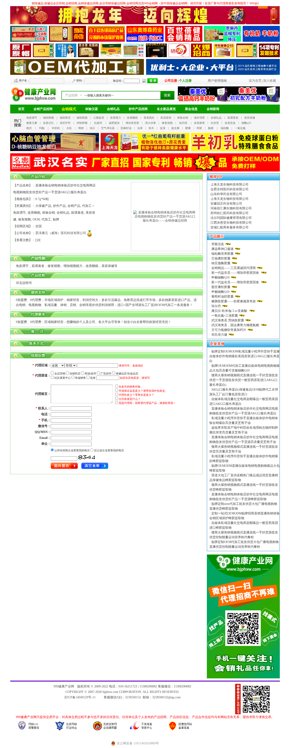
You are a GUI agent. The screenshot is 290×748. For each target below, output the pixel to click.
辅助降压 (65, 117)
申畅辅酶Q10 (220, 277)
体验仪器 (91, 109)
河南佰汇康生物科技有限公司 (231, 208)
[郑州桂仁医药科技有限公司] (88, 56)
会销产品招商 (43, 109)
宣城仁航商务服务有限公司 (229, 227)
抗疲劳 (98, 123)
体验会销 (182, 117)
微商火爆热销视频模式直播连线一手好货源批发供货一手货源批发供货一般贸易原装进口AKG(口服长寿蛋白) (243, 380)
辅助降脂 (82, 117)
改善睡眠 (132, 117)
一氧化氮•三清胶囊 (224, 315)
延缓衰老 (232, 117)
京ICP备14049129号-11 (80, 697)
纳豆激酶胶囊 (220, 263)
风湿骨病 (165, 117)
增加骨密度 (132, 123)
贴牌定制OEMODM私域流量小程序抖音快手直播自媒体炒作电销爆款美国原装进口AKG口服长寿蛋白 (244, 356)
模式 (29, 128)
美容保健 (249, 117)
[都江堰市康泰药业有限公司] (156, 56)
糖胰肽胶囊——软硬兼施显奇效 (233, 301)
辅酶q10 (246, 123)
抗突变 (215, 123)
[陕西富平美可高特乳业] (179, 56)
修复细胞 (167, 123)
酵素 (188, 128)
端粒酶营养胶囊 (222, 253)
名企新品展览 (166, 109)
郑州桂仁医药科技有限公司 (229, 213)
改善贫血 (230, 123)
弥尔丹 (216, 306)
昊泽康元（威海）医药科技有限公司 (60, 233)
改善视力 (115, 117)
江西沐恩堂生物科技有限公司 (231, 222)
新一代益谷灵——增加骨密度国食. (235, 272)
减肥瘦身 (114, 123)
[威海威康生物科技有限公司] (269, 56)
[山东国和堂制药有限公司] (111, 56)
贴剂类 (183, 123)
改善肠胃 (199, 123)
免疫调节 (31, 117)
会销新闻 (213, 109)
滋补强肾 (199, 117)
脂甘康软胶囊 (220, 287)
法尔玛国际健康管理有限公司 (231, 218)
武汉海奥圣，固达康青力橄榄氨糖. (235, 325)
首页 (21, 109)
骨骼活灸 (217, 244)
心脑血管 (98, 117)
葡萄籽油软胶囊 (222, 296)
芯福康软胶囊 (220, 258)
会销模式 (69, 109)
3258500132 (133, 697)
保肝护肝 (65, 123)
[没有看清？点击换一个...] (87, 457)
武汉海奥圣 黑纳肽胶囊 (227, 320)
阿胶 (199, 128)
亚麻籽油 (126, 128)
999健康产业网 (63, 686)
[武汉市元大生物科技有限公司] (20, 56)
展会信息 (191, 109)
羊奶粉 (56, 128)
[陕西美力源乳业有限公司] (261, 40)
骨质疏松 (149, 117)
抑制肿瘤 (82, 123)
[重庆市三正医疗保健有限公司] (66, 56)
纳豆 (92, 128)
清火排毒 (150, 123)
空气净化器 (108, 128)
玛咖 (41, 128)
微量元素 (31, 123)
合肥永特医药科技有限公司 (229, 189)
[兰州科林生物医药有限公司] (43, 56)
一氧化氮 (240, 128)
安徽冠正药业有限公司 (226, 203)
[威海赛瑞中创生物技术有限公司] (133, 56)
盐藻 (162, 128)
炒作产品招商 (138, 109)
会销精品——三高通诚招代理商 (233, 268)
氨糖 (210, 128)
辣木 (151, 128)
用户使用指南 (217, 80)
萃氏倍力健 (219, 334)
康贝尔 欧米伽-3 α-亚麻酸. (229, 311)
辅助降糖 (48, 117)
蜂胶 (81, 128)
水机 (69, 128)
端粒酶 (225, 128)
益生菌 (175, 128)
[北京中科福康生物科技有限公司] (224, 56)
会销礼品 (113, 109)
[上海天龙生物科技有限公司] (145, 150)
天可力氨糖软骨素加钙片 (228, 330)
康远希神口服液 (222, 249)
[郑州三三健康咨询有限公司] (201, 56)
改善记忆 (48, 123)
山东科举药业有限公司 (226, 194)
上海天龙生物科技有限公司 (229, 184)
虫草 (140, 128)
